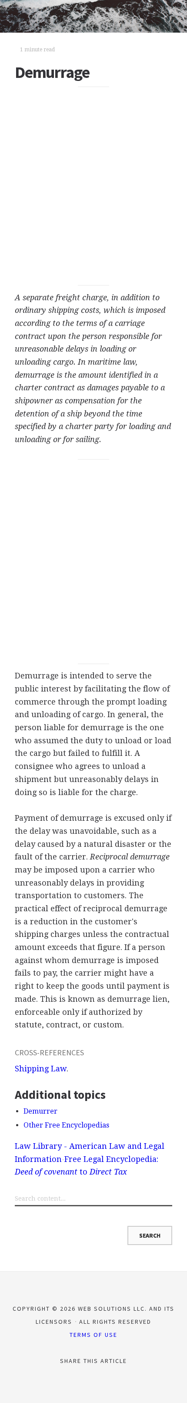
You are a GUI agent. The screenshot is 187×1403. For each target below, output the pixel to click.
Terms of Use (93, 1335)
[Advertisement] (93, 186)
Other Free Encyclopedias (66, 1125)
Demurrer (40, 1111)
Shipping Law (41, 1068)
